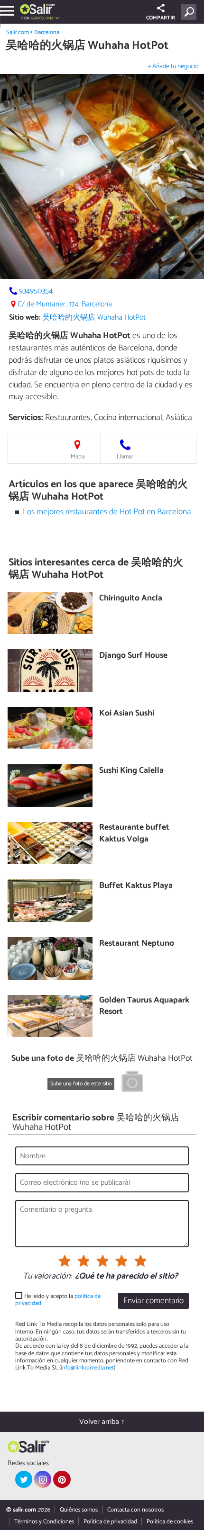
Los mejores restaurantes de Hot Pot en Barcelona (107, 512)
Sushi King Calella (131, 771)
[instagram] (42, 1479)
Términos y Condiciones (44, 1521)
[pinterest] (61, 1479)
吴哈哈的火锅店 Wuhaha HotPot (94, 317)
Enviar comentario (153, 1301)
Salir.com (17, 32)
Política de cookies (170, 1521)
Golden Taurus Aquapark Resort (144, 1006)
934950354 (36, 291)
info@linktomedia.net (87, 1368)
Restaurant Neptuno (136, 944)
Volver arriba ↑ (102, 1421)
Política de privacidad (110, 1521)
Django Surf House (133, 656)
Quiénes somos (79, 1509)
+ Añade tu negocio (173, 66)
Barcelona (46, 32)
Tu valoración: (47, 1276)
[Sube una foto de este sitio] (132, 1083)
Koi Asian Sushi (126, 714)
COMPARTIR (160, 18)
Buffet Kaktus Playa (136, 886)
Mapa (77, 457)
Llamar (125, 457)
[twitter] (23, 1479)
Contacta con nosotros (135, 1509)
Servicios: (26, 418)
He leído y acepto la (58, 1300)
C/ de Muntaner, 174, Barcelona (65, 304)
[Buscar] (190, 12)
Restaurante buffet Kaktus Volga (134, 833)
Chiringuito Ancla (130, 599)
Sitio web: (24, 317)
